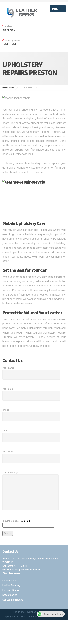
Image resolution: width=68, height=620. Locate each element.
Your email (8, 389)
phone (5, 410)
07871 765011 (19, 566)
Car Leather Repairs (12, 599)
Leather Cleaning (11, 585)
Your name (8, 368)
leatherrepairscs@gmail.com (25, 569)
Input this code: (11, 521)
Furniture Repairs (11, 590)
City (4, 430)
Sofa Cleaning (9, 595)
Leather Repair (10, 580)
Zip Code (7, 451)
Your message (10, 472)
